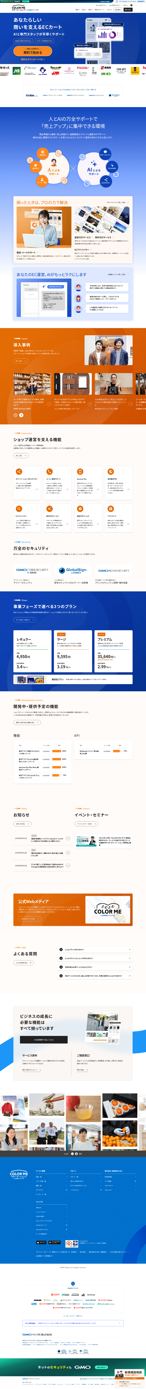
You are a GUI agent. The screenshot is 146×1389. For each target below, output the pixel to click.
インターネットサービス (27, 1384)
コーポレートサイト (69, 1316)
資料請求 (118, 10)
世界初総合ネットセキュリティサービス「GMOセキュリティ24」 (35, 1342)
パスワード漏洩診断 (54, 1342)
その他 (112, 1384)
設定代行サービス (83, 237)
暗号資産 (97, 1384)
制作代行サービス (103, 237)
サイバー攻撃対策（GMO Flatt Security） (68, 1344)
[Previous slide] (15, 415)
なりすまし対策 (82, 1344)
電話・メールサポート (26, 252)
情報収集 (84, 1384)
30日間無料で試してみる (43, 1039)
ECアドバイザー (82, 249)
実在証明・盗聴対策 (26, 1344)
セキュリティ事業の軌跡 (93, 1344)
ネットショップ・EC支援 (40, 1384)
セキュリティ (60, 1384)
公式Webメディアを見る (28, 919)
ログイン (109, 10)
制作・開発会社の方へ (115, 5)
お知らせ (125, 5)
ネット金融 (90, 1384)
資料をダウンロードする (32, 59)
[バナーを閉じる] (143, 1370)
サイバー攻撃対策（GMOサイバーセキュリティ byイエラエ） (45, 1344)
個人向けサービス (105, 1384)
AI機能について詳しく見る (116, 274)
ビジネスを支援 (51, 1384)
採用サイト (79, 1316)
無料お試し (128, 10)
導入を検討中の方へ (101, 5)
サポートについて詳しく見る (116, 202)
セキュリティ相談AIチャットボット (79, 1342)
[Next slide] (21, 415)
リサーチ (78, 1384)
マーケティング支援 (69, 1384)
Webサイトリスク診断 (65, 1342)
